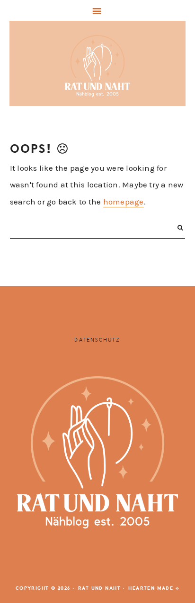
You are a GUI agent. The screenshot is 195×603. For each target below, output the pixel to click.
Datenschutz (97, 339)
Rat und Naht (98, 66)
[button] (97, 10)
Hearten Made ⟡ (153, 588)
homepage (123, 201)
